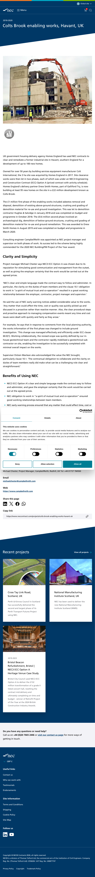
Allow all (77, 464)
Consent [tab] (16, 418)
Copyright (20, 869)
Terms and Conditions (13, 804)
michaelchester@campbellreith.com (19, 481)
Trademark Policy (34, 869)
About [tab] (78, 418)
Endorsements (9, 790)
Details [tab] (47, 418)
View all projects (81, 552)
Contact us (8, 775)
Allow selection (47, 464)
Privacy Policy (8, 869)
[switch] (35, 454)
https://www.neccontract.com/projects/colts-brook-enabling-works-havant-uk (39, 516)
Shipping (7, 810)
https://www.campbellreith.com (18, 491)
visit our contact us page (50, 735)
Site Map (7, 820)
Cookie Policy (9, 815)
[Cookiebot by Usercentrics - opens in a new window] (81, 411)
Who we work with (12, 780)
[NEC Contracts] (8, 10)
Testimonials (8, 785)
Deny (17, 464)
